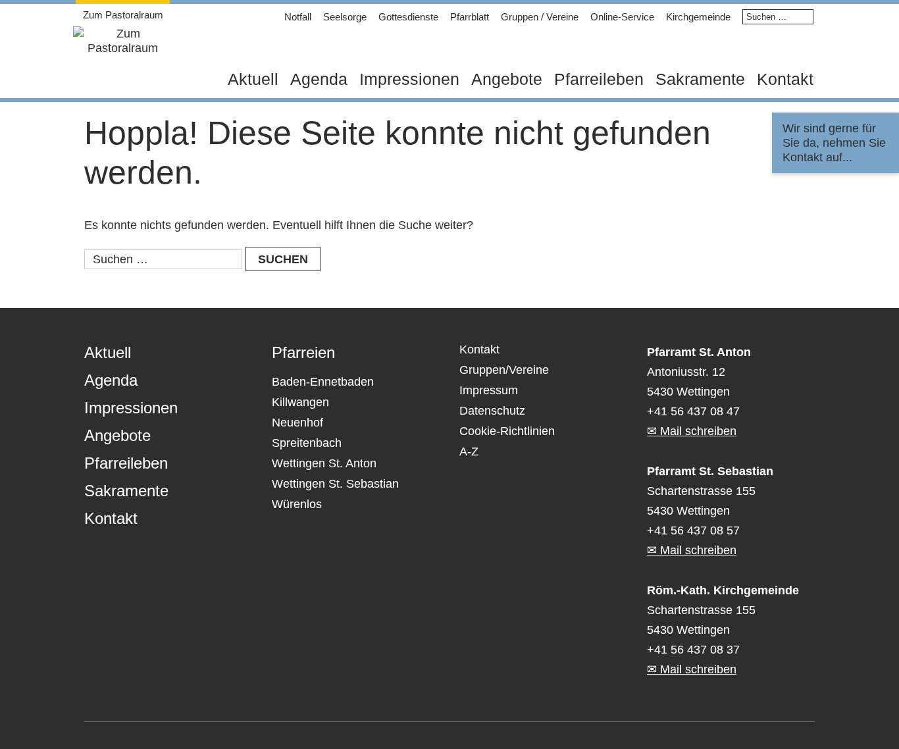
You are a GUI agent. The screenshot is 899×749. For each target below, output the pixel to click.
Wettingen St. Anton (324, 463)
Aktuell (253, 79)
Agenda (318, 79)
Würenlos (297, 504)
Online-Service (622, 16)
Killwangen (300, 402)
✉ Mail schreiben (691, 431)
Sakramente (700, 79)
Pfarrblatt (469, 16)
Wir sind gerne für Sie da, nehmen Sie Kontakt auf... (834, 143)
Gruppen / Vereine (539, 16)
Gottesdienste (408, 16)
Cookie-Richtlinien (507, 431)
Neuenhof (297, 422)
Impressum (488, 390)
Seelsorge (345, 16)
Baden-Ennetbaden (323, 381)
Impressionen (409, 79)
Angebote (506, 79)
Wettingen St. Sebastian (335, 483)
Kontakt (785, 79)
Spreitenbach (307, 443)
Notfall (297, 16)
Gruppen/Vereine (504, 369)
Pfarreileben (599, 79)
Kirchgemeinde (698, 16)
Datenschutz (492, 410)
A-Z (468, 451)
